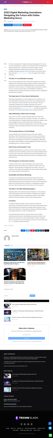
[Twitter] (5, 70)
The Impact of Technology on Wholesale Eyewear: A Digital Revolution (27, 310)
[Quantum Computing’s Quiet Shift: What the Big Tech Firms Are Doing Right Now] (15, 274)
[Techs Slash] (26, 2)
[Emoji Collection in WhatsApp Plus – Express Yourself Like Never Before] (38, 255)
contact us (20, 428)
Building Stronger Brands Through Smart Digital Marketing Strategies (14, 263)
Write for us (37, 430)
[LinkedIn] (5, 74)
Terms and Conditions (26, 430)
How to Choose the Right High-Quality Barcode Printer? (24, 304)
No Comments (26, 21)
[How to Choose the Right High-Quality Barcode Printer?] (7, 306)
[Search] (47, 2)
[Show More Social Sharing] (33, 25)
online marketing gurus (23, 73)
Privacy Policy (34, 341)
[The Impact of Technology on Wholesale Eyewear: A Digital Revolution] (7, 312)
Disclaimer (15, 430)
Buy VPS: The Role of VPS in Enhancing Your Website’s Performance (27, 317)
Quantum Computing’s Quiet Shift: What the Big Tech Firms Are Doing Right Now (14, 282)
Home (7, 428)
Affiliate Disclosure (30, 428)
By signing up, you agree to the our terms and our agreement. (27, 341)
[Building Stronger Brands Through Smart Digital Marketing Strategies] (15, 255)
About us (13, 428)
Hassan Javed (10, 21)
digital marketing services (27, 108)
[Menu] (5, 2)
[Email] (5, 80)
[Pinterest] (5, 77)
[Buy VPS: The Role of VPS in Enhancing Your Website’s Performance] (7, 319)
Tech (5, 9)
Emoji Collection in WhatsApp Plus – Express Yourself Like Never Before (36, 263)
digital (12, 221)
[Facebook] (5, 67)
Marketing (11, 225)
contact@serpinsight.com (13, 400)
